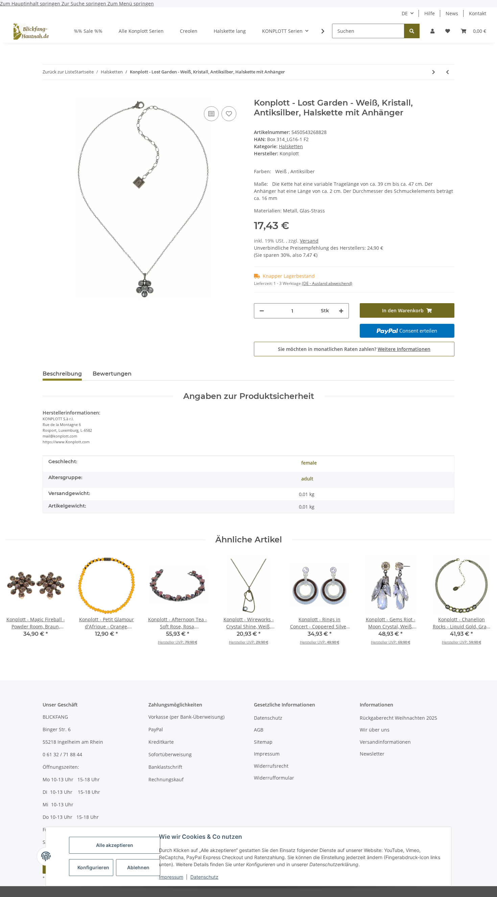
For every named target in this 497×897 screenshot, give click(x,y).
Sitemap (263, 742)
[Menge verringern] (261, 311)
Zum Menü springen (131, 3)
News (452, 13)
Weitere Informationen (404, 349)
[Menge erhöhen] (341, 311)
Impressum (171, 877)
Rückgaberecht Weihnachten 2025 (398, 718)
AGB (258, 729)
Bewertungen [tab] (112, 374)
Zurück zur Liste (58, 72)
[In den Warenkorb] (48, 94)
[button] (432, 31)
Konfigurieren (93, 867)
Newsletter (372, 753)
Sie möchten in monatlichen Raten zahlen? (354, 349)
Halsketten (291, 146)
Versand (309, 241)
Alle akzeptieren (114, 845)
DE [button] (405, 13)
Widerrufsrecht (271, 766)
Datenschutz (204, 877)
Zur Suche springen (85, 3)
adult (307, 478)
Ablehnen (138, 867)
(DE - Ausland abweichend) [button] (327, 283)
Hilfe (429, 13)
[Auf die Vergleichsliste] (211, 113)
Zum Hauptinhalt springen (31, 3)
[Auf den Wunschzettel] (228, 113)
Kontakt (477, 13)
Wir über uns (374, 729)
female (309, 462)
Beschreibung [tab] (62, 374)
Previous (16, 604)
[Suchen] (412, 31)
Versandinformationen (385, 742)
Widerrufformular (274, 778)
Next (480, 604)
